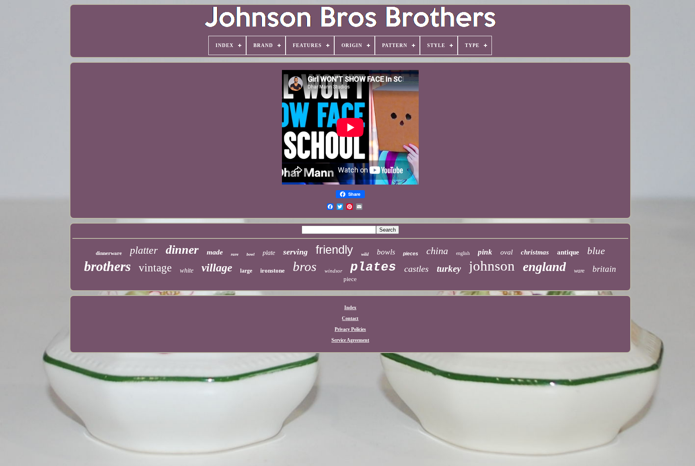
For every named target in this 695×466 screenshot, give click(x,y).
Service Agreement (350, 340)
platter (144, 250)
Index (350, 307)
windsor (333, 271)
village (217, 267)
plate (269, 252)
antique (568, 252)
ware (579, 271)
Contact (350, 318)
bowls (386, 252)
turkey (449, 269)
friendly (334, 249)
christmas (535, 252)
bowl (251, 254)
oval (506, 252)
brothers (107, 266)
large (246, 271)
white (186, 270)
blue (596, 250)
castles (416, 269)
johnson (492, 266)
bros (305, 266)
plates (373, 267)
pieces (410, 254)
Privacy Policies (350, 329)
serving (295, 251)
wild (365, 254)
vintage (155, 268)
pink (485, 252)
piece (350, 279)
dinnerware (109, 253)
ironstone (272, 270)
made (215, 252)
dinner (182, 249)
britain (604, 269)
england (544, 266)
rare (235, 254)
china (437, 251)
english (463, 253)
